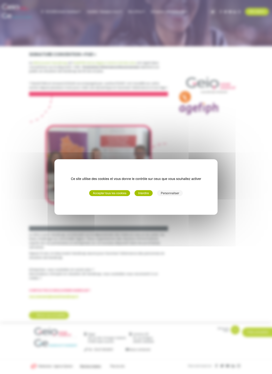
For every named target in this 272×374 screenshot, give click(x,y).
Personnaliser (170, 193)
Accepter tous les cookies (109, 193)
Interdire (143, 193)
